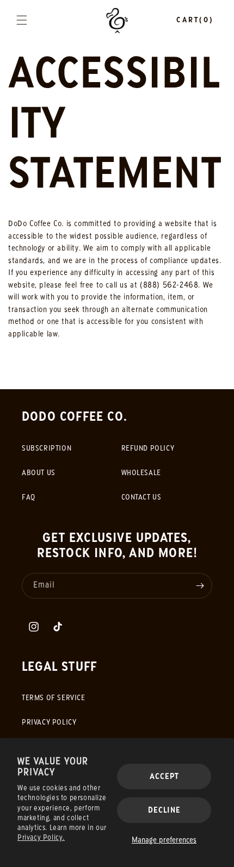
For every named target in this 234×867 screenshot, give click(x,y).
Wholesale (141, 473)
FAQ (28, 497)
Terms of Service (53, 698)
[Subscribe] (200, 585)
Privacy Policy (49, 722)
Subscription (46, 448)
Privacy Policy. (41, 837)
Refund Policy (148, 448)
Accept (164, 777)
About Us (39, 473)
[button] (22, 20)
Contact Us (141, 497)
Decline (164, 810)
